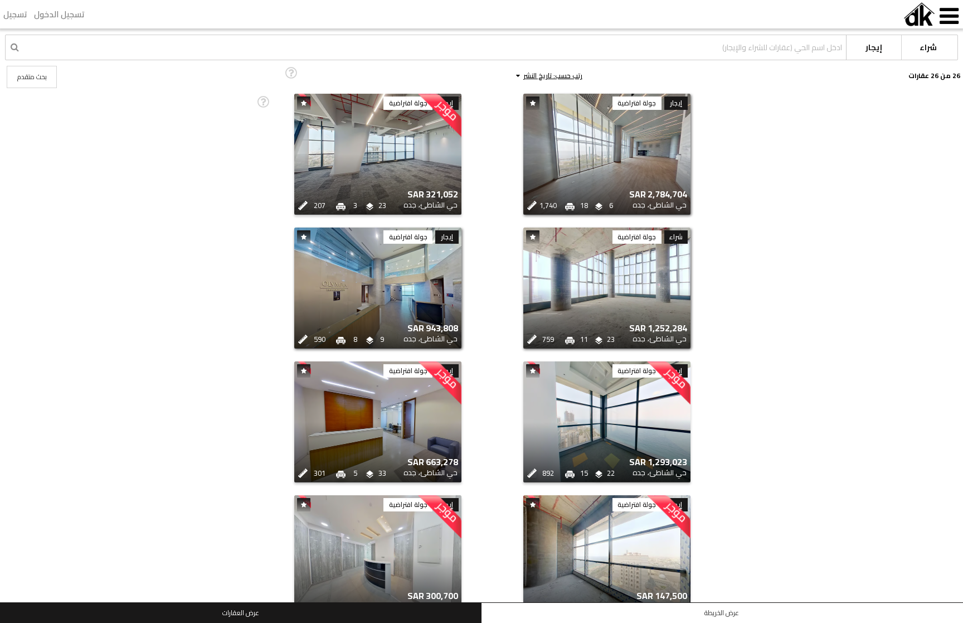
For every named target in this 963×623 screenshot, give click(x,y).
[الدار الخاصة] (919, 14)
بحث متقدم (32, 76)
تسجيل (15, 14)
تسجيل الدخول (59, 14)
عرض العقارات (240, 612)
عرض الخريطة (721, 612)
